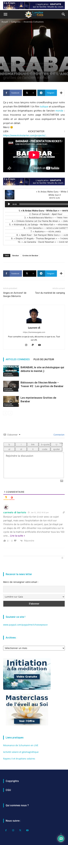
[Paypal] (34, 345)
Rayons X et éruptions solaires (19, 758)
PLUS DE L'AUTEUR (44, 359)
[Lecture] (9, 204)
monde (59, 110)
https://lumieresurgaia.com (34, 332)
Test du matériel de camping (50, 292)
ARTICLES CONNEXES (18, 359)
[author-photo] (34, 323)
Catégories (16, 21)
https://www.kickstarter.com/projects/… (25, 135)
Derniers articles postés (44, 63)
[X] (20, 830)
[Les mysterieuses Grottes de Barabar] (11, 401)
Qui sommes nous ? (17, 805)
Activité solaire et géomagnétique (21, 751)
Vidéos (53, 67)
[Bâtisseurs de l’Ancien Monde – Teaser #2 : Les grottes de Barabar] (11, 386)
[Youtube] (40, 345)
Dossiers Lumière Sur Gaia (14, 67)
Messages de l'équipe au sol (37, 67)
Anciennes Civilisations (34, 21)
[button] (5, 14)
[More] (61, 93)
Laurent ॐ (34, 327)
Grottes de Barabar (30, 255)
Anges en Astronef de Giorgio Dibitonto (14, 294)
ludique (44, 106)
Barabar (15, 255)
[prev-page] (5, 413)
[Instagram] (27, 345)
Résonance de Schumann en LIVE (20, 745)
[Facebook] (6, 830)
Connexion (58, 434)
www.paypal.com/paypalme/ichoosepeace (25, 624)
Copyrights (12, 781)
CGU (8, 790)
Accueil (5, 21)
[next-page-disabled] (10, 413)
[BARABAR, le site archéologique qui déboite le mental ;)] (11, 371)
